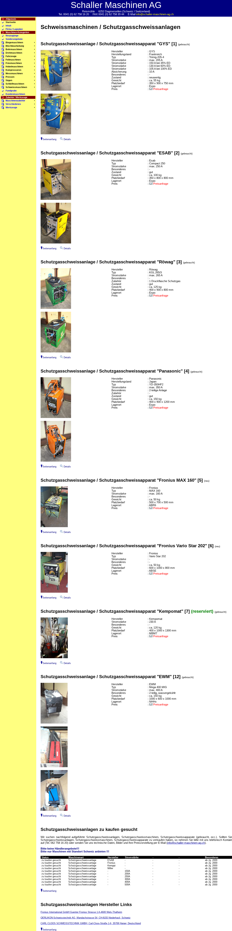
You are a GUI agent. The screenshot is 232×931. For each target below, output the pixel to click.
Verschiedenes (13, 104)
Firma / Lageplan (14, 29)
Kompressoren (13, 70)
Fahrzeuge (11, 56)
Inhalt (8, 25)
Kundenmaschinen (15, 94)
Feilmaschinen (13, 59)
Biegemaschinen (14, 42)
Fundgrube (11, 90)
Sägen (9, 80)
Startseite (11, 22)
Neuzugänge (12, 35)
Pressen (10, 77)
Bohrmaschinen (14, 49)
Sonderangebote (14, 39)
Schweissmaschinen (16, 87)
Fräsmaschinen (14, 63)
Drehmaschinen (14, 53)
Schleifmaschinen (15, 84)
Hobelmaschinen (14, 66)
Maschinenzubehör (15, 100)
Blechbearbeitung (15, 46)
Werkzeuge (11, 107)
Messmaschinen (14, 73)
